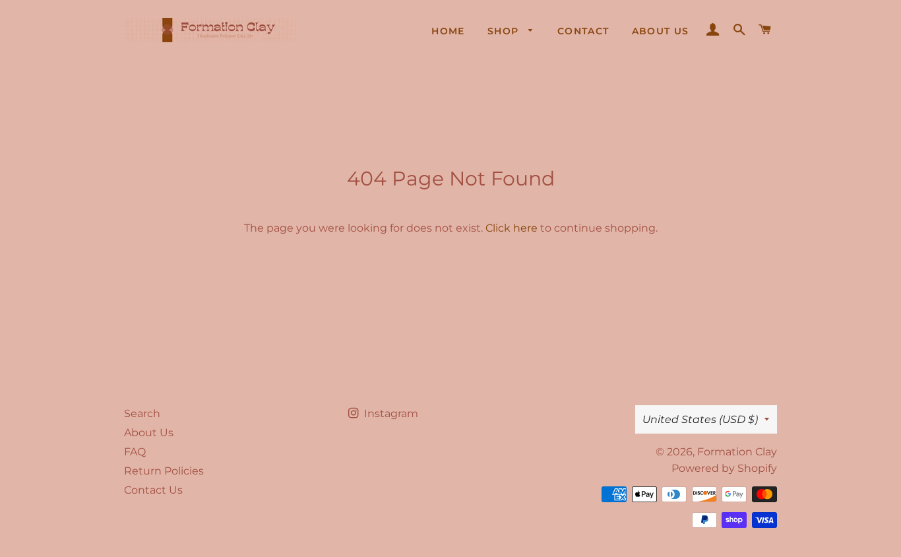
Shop (504, 31)
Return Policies (164, 471)
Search (142, 413)
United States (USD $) (700, 419)
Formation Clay (737, 451)
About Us (660, 31)
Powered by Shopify (724, 468)
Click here (511, 228)
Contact (583, 31)
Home (448, 31)
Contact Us (153, 490)
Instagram (389, 413)
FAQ (135, 451)
